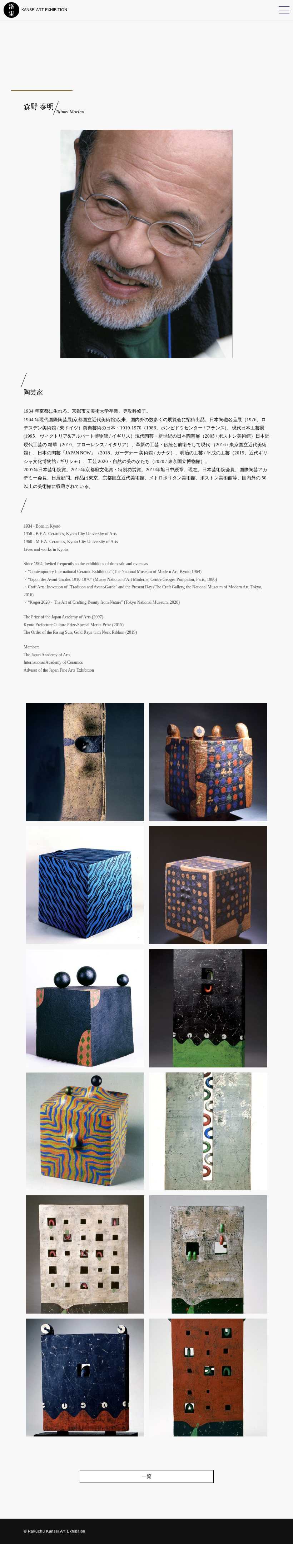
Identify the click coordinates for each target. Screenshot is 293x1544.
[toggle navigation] (284, 10)
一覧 (146, 1476)
